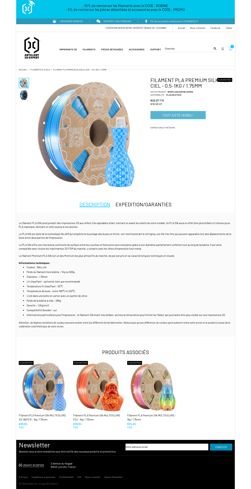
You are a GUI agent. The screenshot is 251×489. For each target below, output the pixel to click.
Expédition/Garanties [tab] (143, 204)
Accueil (23, 69)
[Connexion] (223, 48)
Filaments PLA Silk (40, 69)
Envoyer (221, 447)
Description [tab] (94, 204)
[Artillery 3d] (31, 48)
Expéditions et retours (162, 127)
